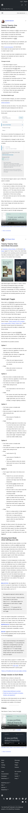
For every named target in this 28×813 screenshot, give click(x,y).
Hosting (3, 765)
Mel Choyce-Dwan (10, 239)
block (16, 68)
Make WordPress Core (8, 8)
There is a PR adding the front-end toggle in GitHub (13, 671)
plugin (15, 38)
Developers (4, 776)
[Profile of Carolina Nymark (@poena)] (3, 22)
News (2, 762)
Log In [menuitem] (21, 1)
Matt (3, 785)
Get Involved (18, 771)
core (13, 423)
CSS (14, 434)
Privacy (3, 767)
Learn (2, 771)
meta (9, 562)
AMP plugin (15, 665)
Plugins (16, 765)
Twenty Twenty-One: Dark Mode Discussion (9, 245)
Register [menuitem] (25, 1)
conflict (14, 483)
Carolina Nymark (9, 20)
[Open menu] (26, 5)
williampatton (5, 624)
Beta (17, 30)
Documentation (5, 774)
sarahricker (4, 583)
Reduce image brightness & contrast (12, 691)
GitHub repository (5, 102)
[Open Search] (22, 5)
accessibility (19, 332)
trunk (20, 711)
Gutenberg (9, 635)
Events (16, 774)
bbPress (4, 787)
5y (5, 22)
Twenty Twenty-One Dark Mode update (9, 26)
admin (17, 545)
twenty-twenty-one (21, 226)
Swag (17, 778)
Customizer (9, 70)
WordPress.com (5, 782)
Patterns (17, 767)
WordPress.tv (5, 778)
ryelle (3, 631)
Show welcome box (21, 13)
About (2, 760)
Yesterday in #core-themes (9, 249)
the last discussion (8, 47)
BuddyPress (4, 789)
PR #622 (18, 729)
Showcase (17, 760)
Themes (16, 762)
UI (15, 453)
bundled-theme (5, 226)
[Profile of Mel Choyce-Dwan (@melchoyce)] (3, 240)
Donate (17, 776)
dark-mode (13, 226)
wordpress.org (17, 576)
